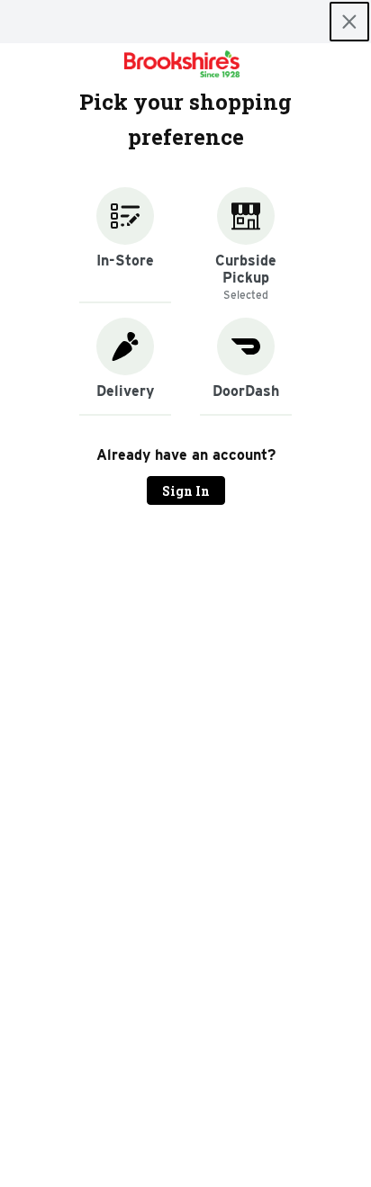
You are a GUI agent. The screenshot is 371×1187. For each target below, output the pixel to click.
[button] (125, 245)
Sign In (186, 490)
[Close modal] (349, 21)
